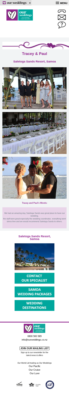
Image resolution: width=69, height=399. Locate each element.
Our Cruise (34, 369)
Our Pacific (34, 366)
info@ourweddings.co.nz (34, 339)
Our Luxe (34, 373)
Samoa (34, 239)
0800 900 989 (34, 336)
